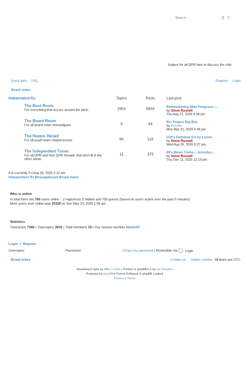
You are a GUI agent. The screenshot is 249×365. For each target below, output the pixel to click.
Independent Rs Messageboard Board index (44, 177)
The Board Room (40, 121)
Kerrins (176, 125)
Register (29, 244)
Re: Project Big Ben (182, 122)
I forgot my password (137, 250)
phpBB (108, 273)
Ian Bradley (165, 269)
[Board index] (193, 56)
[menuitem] (33, 80)
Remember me (167, 250)
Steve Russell (182, 110)
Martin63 (133, 227)
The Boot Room (39, 105)
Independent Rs (22, 98)
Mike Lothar (112, 269)
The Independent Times (46, 151)
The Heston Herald (41, 136)
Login (13, 244)
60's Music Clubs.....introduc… (190, 152)
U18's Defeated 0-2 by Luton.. (189, 137)
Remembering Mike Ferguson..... (192, 107)
